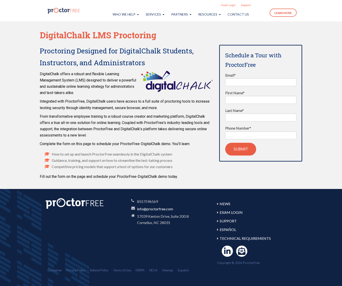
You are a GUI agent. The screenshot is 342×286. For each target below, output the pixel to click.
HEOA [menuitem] (153, 270)
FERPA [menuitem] (140, 270)
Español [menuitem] (228, 229)
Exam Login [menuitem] (228, 5)
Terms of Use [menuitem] (122, 270)
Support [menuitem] (246, 5)
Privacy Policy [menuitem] (76, 270)
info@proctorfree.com (155, 209)
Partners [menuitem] (179, 14)
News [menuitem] (225, 204)
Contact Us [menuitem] (238, 14)
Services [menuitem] (153, 14)
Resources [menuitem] (207, 14)
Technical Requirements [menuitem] (245, 238)
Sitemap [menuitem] (167, 270)
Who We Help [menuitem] (124, 14)
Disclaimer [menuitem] (55, 270)
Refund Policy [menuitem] (99, 270)
